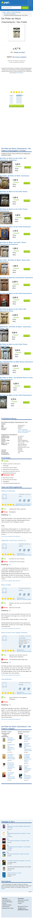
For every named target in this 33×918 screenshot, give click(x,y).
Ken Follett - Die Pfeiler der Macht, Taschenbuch (14, 176)
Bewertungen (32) (21, 553)
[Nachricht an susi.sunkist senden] (24, 646)
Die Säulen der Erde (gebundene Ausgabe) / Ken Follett (11, 747)
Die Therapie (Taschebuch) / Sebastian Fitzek (18, 840)
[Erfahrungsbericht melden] (29, 500)
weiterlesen (20, 72)
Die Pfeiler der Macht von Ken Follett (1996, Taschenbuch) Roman (13, 310)
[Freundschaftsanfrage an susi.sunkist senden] (20, 646)
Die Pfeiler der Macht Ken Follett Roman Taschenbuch (16, 277)
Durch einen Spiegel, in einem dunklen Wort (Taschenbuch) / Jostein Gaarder (28, 747)
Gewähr (3, 888)
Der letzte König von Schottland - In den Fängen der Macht (18, 847)
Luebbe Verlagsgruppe (22, 429)
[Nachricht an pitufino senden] (24, 594)
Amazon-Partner (24, 906)
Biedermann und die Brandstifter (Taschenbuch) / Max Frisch (19, 827)
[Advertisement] (16, 129)
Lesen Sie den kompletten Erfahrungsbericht (10, 536)
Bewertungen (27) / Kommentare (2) (23, 504)
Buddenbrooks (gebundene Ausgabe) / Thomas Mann (18, 834)
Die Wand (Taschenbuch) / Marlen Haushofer (18, 854)
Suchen (25, 8)
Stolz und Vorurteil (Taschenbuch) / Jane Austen (28, 737)
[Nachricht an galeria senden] (24, 550)
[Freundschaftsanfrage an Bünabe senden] (20, 689)
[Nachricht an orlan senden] (24, 500)
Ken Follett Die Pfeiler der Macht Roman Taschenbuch (16, 362)
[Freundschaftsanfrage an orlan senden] (20, 500)
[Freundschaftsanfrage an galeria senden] (20, 550)
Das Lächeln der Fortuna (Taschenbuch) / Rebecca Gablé (11, 756)
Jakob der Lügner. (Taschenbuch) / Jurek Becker (28, 768)
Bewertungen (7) (20, 692)
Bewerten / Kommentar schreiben (23, 505)
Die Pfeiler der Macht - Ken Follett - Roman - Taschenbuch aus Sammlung (13, 243)
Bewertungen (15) (21, 598)
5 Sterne (11, 95)
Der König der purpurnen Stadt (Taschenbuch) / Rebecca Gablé (11, 775)
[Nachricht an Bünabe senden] (24, 689)
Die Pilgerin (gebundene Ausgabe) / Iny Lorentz (18, 860)
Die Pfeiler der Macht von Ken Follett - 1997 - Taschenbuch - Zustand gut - (13, 159)
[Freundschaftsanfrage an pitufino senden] (20, 594)
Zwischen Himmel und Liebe (14, 873)
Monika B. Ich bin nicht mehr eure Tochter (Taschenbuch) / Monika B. (11, 765)
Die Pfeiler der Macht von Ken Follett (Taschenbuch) (16, 293)
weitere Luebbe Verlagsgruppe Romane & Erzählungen (24, 431)
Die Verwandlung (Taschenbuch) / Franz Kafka (28, 776)
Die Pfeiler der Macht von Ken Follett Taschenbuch (15, 227)
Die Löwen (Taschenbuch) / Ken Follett (11, 739)
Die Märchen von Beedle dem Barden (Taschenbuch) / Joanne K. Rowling (28, 758)
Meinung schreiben (16, 106)
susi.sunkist (22, 638)
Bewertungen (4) (20, 650)
